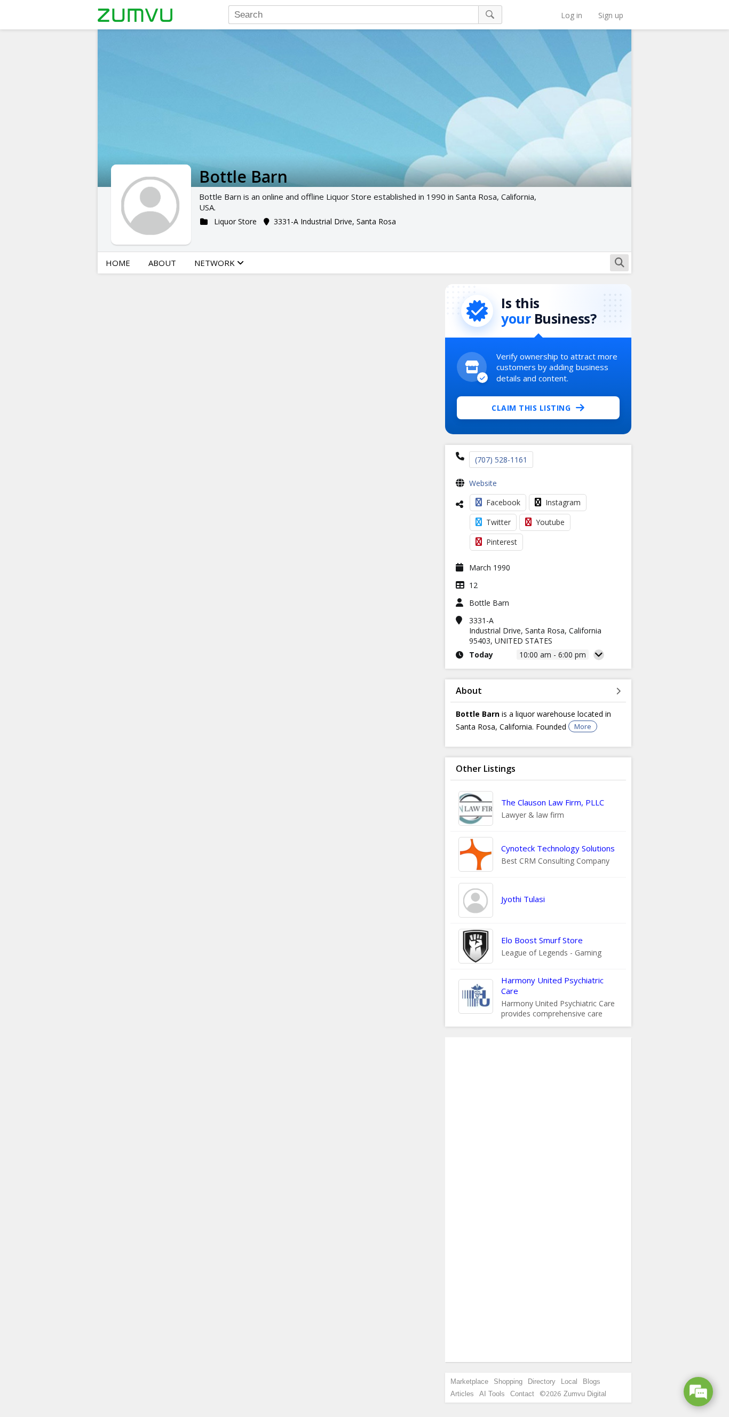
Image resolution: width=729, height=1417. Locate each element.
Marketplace (469, 1381)
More (582, 726)
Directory (542, 1381)
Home (118, 262)
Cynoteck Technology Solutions (558, 848)
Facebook (503, 502)
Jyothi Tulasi (523, 899)
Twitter (498, 522)
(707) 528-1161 (501, 460)
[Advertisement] (538, 1199)
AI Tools (492, 1393)
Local (569, 1381)
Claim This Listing (531, 408)
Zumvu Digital (585, 1393)
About (162, 262)
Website (483, 483)
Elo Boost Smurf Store (542, 940)
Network (215, 262)
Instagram (563, 502)
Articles (462, 1393)
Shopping (508, 1381)
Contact (522, 1393)
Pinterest (501, 542)
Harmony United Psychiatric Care (552, 985)
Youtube (550, 522)
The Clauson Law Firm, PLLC (552, 802)
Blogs (591, 1381)
